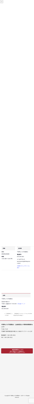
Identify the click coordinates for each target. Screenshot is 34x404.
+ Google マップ (21, 303)
